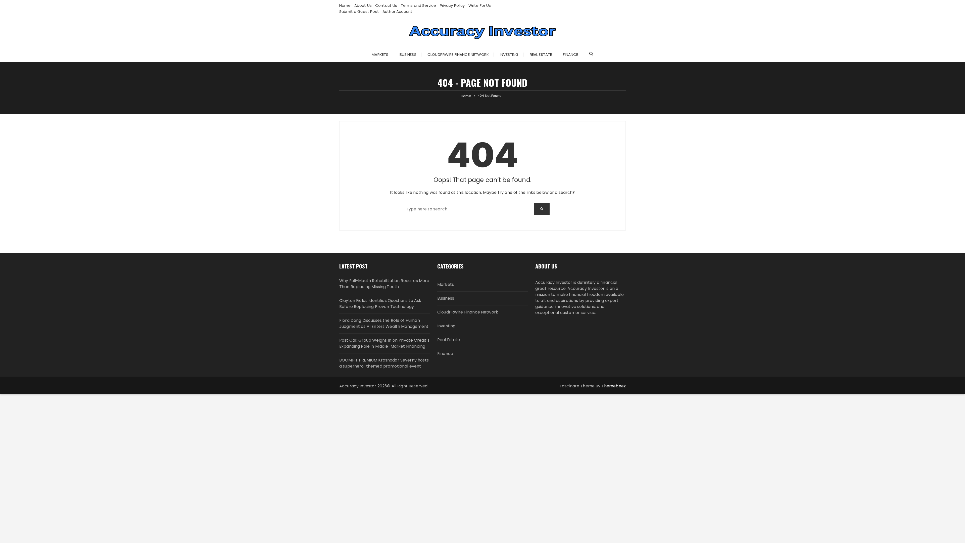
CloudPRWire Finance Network (458, 54)
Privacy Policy (452, 5)
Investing (509, 54)
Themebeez (614, 386)
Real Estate (541, 54)
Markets (380, 54)
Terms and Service (418, 5)
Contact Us (386, 5)
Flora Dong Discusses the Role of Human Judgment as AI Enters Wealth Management (383, 323)
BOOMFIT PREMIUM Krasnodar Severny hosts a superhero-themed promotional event (384, 363)
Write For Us (479, 5)
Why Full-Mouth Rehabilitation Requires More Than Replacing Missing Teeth (384, 284)
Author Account (397, 11)
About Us (363, 5)
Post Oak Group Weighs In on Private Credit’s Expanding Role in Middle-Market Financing (384, 343)
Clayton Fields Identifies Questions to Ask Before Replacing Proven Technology (380, 303)
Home (345, 5)
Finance (570, 54)
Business (408, 54)
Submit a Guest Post (359, 11)
